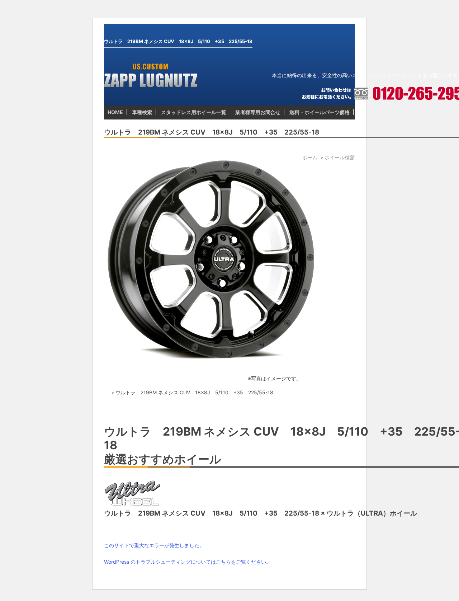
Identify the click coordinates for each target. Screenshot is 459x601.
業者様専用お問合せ (257, 112)
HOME (115, 112)
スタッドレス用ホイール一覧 (193, 112)
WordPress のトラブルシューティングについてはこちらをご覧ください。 (187, 562)
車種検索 (142, 112)
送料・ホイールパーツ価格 (319, 112)
